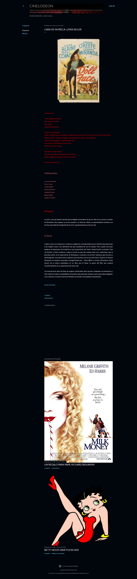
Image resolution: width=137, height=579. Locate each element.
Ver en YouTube (49, 285)
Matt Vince (74, 570)
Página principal (35, 16)
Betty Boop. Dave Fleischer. (61, 549)
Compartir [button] (25, 26)
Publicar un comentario (58, 553)
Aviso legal (47, 16)
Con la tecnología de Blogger (70, 566)
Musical (24, 33)
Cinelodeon (41, 6)
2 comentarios (56, 468)
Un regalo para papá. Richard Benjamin (69, 464)
